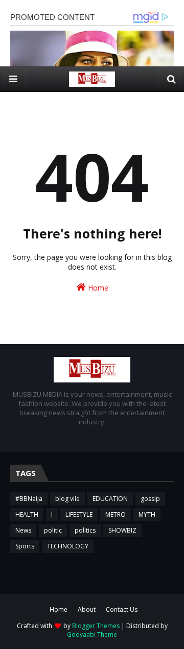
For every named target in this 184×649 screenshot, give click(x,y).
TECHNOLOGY (67, 546)
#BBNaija (28, 498)
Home (97, 288)
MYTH (147, 514)
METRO (115, 514)
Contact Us (121, 609)
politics (85, 530)
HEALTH (26, 514)
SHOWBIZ (122, 530)
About (87, 609)
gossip (150, 498)
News (23, 530)
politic (53, 530)
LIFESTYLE (79, 514)
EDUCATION (110, 498)
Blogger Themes (96, 625)
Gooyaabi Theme (92, 634)
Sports (24, 546)
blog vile (67, 498)
